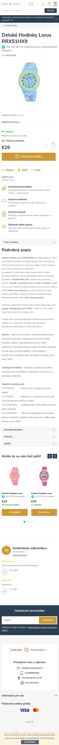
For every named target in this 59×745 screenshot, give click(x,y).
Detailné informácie (10, 122)
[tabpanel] (15, 490)
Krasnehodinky (32, 682)
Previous (49, 456)
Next (55, 456)
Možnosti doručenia (15, 140)
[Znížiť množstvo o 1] (53, 148)
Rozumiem (30, 742)
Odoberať (48, 620)
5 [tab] (34, 521)
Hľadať (51, 10)
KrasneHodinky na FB (32, 677)
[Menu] (55, 4)
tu (53, 738)
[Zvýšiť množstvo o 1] (53, 144)
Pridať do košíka (31, 156)
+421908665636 (31, 673)
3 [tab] (29, 521)
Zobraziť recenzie (20, 555)
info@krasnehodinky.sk (32, 668)
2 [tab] (27, 521)
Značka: (7, 176)
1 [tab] (24, 521)
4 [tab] (32, 521)
